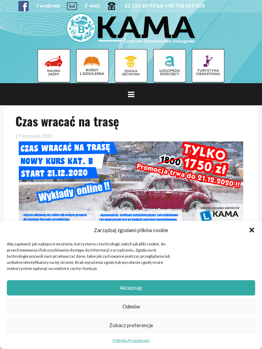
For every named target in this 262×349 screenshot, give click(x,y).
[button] (251, 230)
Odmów (131, 306)
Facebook (47, 5)
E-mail (92, 5)
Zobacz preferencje (131, 325)
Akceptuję (131, 288)
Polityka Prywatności (131, 340)
